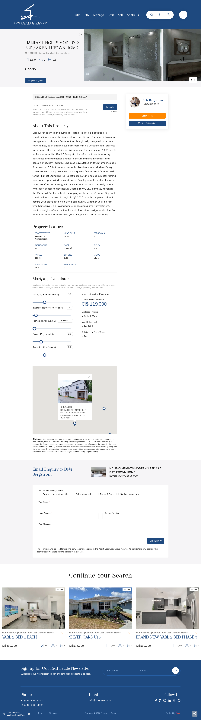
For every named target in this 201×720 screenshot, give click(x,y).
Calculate (110, 107)
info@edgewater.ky (100, 700)
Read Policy (20, 715)
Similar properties (129, 494)
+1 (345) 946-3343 (32, 700)
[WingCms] (178, 713)
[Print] (80, 34)
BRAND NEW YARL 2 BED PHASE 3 (99, 637)
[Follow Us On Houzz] (174, 700)
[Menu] (183, 15)
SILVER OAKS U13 (18, 637)
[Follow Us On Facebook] (156, 700)
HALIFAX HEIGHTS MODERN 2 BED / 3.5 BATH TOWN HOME (167, 639)
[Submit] (175, 670)
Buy (87, 15)
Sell (120, 15)
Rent (111, 15)
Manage (98, 15)
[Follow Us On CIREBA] (179, 700)
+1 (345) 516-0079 (150, 104)
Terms (40, 713)
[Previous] (89, 55)
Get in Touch (147, 116)
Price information (84, 494)
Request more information (56, 494)
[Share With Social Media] (194, 714)
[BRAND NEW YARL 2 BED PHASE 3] (100, 608)
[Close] (88, 377)
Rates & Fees (106, 494)
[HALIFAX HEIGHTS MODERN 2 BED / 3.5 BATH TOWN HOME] (122, 55)
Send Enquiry (155, 541)
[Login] (168, 15)
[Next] (196, 55)
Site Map (52, 713)
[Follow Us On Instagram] (164, 700)
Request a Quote (35, 81)
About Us (133, 15)
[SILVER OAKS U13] (33, 608)
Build (77, 15)
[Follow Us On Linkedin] (169, 700)
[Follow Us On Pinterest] (160, 700)
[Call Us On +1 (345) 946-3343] (160, 15)
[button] (152, 15)
